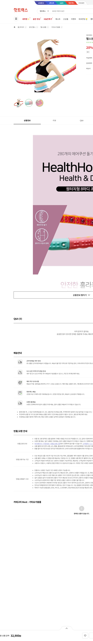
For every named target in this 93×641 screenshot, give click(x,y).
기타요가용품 (55, 27)
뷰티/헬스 (32, 27)
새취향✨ (25, 19)
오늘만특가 (48, 19)
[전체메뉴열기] (16, 18)
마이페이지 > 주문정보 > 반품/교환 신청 (47, 443)
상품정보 (27, 120)
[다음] (76, 65)
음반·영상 (36, 19)
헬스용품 (43, 27)
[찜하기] (85, 636)
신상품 (65, 19)
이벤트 (73, 19)
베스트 (58, 19)
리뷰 (54, 120)
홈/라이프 (21, 27)
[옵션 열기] (66, 628)
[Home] (14, 27)
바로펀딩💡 (83, 19)
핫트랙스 (43, 11)
